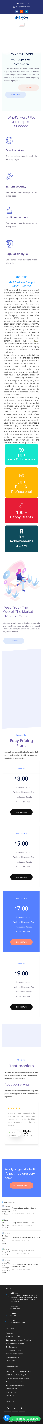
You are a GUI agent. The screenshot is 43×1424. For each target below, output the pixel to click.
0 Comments (30, 1213)
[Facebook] (16, 11)
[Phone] (6, 1418)
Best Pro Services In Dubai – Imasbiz (19, 1371)
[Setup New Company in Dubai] (6, 1224)
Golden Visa (10, 1396)
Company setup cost (13, 1350)
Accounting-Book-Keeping (15, 1343)
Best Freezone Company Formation (18, 1340)
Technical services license (15, 1385)
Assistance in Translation (15, 1382)
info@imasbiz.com (18, 1322)
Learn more (28, 88)
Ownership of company (14, 1354)
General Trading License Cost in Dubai (26, 1237)
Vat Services (10, 1361)
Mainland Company (13, 1336)
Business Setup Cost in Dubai (23, 1251)
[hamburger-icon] (22, 25)
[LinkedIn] (22, 1408)
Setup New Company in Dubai (23, 1223)
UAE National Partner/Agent (16, 1375)
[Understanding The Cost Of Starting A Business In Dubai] (6, 1266)
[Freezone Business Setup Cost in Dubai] (6, 1210)
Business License (12, 1392)
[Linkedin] (26, 11)
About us (9, 1333)
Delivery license (11, 1389)
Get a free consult (21, 1185)
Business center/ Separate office (17, 1378)
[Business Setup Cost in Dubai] (6, 1251)
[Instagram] (21, 11)
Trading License (11, 1347)
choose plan (21, 812)
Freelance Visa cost (12, 1357)
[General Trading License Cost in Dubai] (6, 1238)
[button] (25, 1418)
